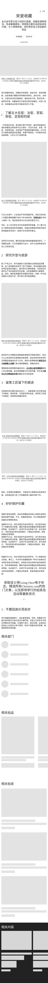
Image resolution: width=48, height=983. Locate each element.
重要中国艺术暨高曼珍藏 (23, 81)
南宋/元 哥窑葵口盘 (8, 79)
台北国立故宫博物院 (34, 368)
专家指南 (19, 36)
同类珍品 (37, 218)
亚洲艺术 (29, 36)
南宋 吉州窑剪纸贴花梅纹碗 (11, 341)
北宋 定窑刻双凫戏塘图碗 (11, 436)
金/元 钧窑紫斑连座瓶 (8, 200)
